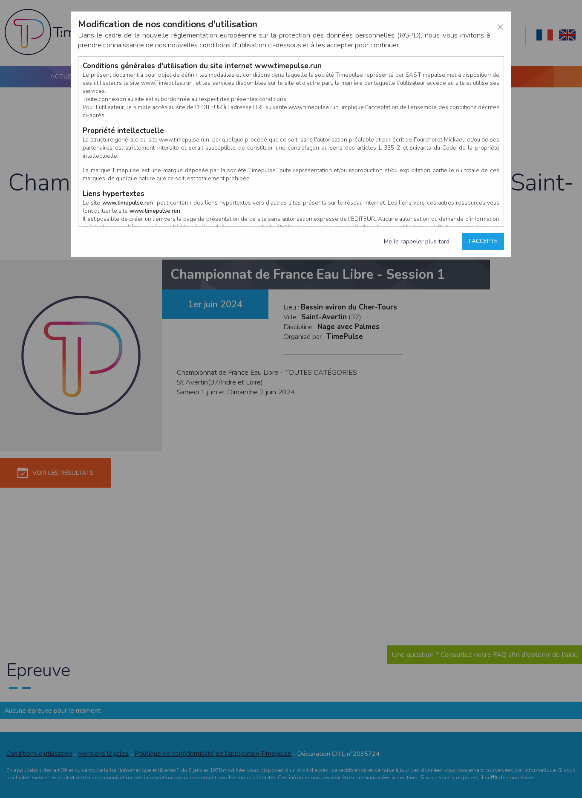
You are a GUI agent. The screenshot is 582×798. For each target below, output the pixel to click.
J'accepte (483, 241)
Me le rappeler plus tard (416, 241)
